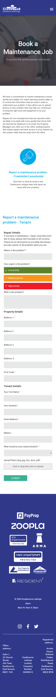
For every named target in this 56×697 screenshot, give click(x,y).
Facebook (28, 626)
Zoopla (28, 526)
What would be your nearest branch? (22, 446)
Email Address (11, 419)
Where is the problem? (15, 250)
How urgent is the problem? (17, 264)
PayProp (28, 515)
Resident (28, 580)
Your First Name (12, 392)
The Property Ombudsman (28, 570)
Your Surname (11, 405)
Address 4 (9, 358)
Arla (18, 540)
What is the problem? (14, 292)
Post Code (9, 372)
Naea (28, 556)
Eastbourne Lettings (11, 8)
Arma (39, 540)
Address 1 (9, 317)
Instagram (20, 626)
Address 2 (9, 331)
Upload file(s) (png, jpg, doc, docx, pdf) (22, 460)
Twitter (36, 626)
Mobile (8, 433)
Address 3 (9, 345)
